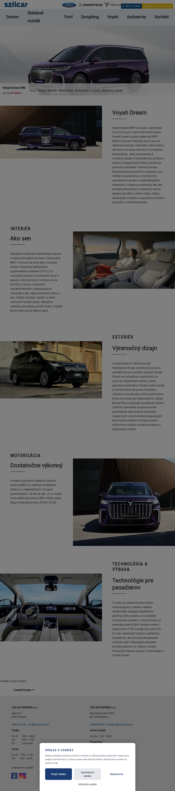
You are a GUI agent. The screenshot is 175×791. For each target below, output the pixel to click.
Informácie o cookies (87, 784)
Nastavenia (116, 774)
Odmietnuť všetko (87, 774)
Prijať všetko (58, 774)
